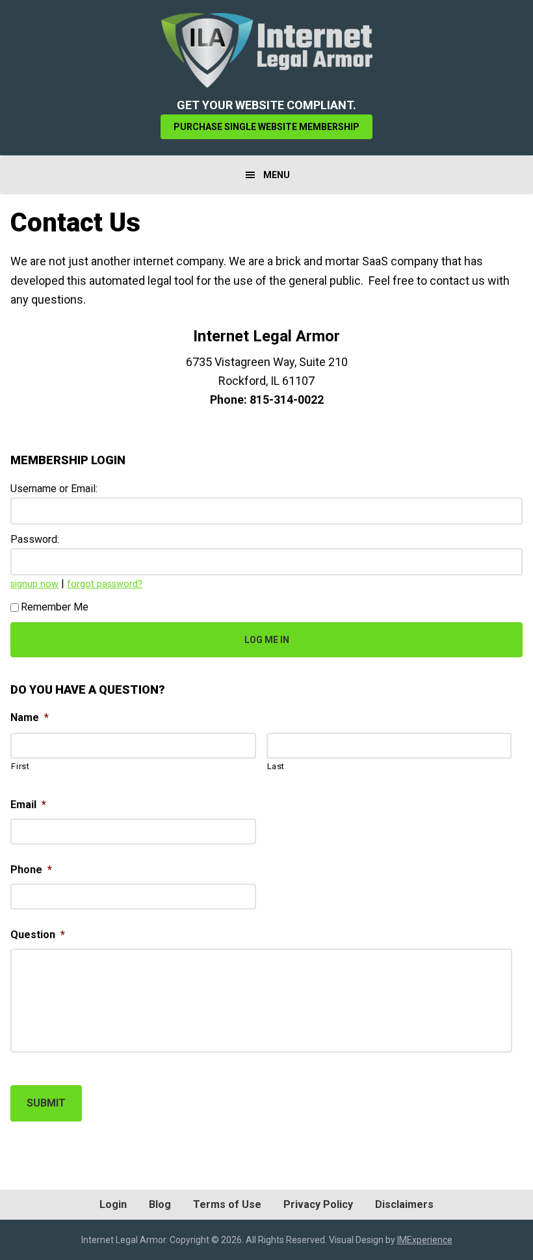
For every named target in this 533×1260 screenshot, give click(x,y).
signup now (34, 584)
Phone (31, 869)
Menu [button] (276, 175)
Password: (34, 539)
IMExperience (424, 1240)
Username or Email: (54, 488)
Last (276, 766)
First (20, 766)
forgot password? (104, 584)
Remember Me (54, 607)
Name (29, 717)
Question (37, 934)
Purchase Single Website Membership (266, 127)
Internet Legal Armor (266, 50)
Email (28, 804)
